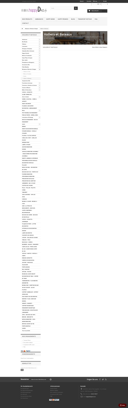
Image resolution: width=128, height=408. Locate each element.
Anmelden (89, 1)
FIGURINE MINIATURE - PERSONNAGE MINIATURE (28, 175)
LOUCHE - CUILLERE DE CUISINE (30, 237)
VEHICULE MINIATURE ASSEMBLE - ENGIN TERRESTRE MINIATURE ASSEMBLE (30, 154)
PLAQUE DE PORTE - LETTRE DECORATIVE (29, 225)
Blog (73, 19)
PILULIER (24, 165)
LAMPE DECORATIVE (27, 233)
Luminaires (24, 46)
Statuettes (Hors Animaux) (28, 51)
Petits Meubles (25, 67)
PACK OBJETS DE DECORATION (29, 296)
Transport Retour (85, 19)
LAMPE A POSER (26, 144)
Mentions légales (54, 390)
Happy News (50, 19)
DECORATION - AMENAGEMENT (29, 108)
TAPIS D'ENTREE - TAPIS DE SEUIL (28, 195)
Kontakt (105, 1)
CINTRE (24, 328)
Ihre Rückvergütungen (26, 392)
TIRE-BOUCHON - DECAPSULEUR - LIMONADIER (30, 311)
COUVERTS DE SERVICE (28, 235)
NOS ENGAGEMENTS (29, 336)
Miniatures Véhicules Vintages (29, 69)
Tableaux (24, 44)
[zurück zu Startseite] (22, 29)
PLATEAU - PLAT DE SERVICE (29, 135)
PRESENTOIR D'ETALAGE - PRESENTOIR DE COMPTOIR (28, 179)
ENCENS (24, 230)
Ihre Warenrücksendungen (27, 390)
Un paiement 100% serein (28, 344)
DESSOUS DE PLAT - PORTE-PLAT (30, 171)
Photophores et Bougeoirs (28, 62)
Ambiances (39, 19)
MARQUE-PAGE (25, 142)
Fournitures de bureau (27, 83)
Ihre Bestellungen (25, 388)
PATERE (24, 149)
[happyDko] (34, 9)
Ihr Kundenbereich (27, 386)
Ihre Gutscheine (24, 398)
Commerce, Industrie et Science (29, 85)
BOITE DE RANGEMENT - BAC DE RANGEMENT (30, 120)
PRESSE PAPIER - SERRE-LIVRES (30, 115)
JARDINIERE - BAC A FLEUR (28, 183)
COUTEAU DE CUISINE (27, 185)
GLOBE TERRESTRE (27, 94)
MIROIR (24, 126)
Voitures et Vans (26, 71)
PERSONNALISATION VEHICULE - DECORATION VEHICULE (30, 161)
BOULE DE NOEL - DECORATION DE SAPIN (29, 168)
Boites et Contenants (27, 55)
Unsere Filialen (53, 388)
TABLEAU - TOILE (26, 239)
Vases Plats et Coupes (27, 57)
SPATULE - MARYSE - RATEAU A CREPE (29, 254)
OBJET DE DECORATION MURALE (30, 128)
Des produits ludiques (28, 342)
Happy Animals (25, 53)
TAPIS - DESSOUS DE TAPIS (28, 314)
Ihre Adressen (24, 394)
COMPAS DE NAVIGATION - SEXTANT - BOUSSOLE (28, 261)
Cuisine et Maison (26, 87)
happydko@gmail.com (91, 396)
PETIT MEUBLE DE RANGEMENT (29, 112)
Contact (25, 23)
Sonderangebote (28, 354)
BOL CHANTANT (25, 269)
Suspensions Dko (26, 80)
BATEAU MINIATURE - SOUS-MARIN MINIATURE (28, 320)
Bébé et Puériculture (26, 90)
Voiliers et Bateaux (27, 78)
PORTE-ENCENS (26, 267)
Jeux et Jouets (25, 96)
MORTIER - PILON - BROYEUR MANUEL (29, 300)
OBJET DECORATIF (26, 103)
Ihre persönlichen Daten (26, 396)
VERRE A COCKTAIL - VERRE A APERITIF (29, 100)
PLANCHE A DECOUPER (27, 105)
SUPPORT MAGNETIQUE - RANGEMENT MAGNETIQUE (28, 306)
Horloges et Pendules (27, 48)
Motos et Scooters (27, 73)
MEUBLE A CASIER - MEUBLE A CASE (29, 202)
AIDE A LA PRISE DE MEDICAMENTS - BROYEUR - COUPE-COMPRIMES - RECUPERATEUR (28, 209)
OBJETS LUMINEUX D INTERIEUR (30, 158)
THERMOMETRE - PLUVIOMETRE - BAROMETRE (30, 282)
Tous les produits (26, 330)
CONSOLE (24, 199)
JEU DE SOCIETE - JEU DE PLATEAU (28, 288)
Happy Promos (63, 19)
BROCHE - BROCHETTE (27, 317)
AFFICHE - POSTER (26, 271)
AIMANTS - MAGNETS (27, 303)
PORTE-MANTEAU (26, 326)
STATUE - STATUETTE (27, 92)
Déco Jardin (25, 60)
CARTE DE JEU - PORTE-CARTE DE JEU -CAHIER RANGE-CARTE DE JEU (29, 249)
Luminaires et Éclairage (27, 117)
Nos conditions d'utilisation (56, 392)
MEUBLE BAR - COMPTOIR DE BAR (30, 285)
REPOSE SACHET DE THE (28, 323)
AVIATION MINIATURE (27, 147)
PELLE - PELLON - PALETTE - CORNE (29, 189)
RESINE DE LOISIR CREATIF (28, 274)
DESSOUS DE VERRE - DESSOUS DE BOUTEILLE (30, 216)
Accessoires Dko (26, 64)
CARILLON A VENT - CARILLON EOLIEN (29, 139)
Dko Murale (24, 41)
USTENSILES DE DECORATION (29, 228)
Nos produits (27, 19)
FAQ (96, 19)
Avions (24, 76)
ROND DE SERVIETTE (27, 258)
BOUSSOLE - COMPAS (27, 242)
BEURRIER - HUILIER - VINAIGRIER (30, 244)
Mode (23, 110)
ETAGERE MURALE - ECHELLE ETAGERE (29, 132)
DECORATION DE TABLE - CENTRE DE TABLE (30, 277)
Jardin (23, 124)
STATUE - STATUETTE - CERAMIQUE (27, 220)
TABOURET (24, 192)
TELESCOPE (25, 264)
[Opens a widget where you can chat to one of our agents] (122, 405)
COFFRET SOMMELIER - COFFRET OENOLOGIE (30, 293)
